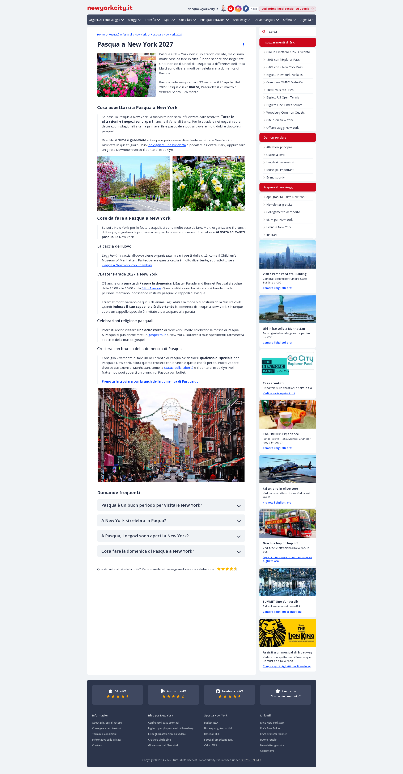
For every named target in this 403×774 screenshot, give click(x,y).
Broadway (240, 20)
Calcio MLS (210, 745)
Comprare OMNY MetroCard (285, 82)
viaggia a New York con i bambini (127, 265)
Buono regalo (268, 739)
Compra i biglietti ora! (277, 288)
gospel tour (157, 335)
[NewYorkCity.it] (110, 8)
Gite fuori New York (279, 120)
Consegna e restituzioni (106, 728)
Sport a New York (215, 715)
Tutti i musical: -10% (280, 90)
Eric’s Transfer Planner (273, 734)
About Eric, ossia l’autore (107, 722)
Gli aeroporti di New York (163, 745)
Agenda (306, 20)
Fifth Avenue (151, 288)
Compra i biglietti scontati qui (282, 612)
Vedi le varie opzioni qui (279, 393)
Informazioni (100, 715)
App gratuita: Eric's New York (285, 197)
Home (101, 34)
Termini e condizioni (104, 734)
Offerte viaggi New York (282, 128)
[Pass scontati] (287, 363)
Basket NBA (211, 722)
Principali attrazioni (212, 20)
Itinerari (271, 235)
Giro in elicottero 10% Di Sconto (288, 52)
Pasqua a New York (166, 34)
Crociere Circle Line (159, 739)
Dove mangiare (265, 20)
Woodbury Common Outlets (285, 112)
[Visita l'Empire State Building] (287, 254)
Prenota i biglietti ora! (277, 502)
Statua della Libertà (178, 367)
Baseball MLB (212, 734)
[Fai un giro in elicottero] (287, 469)
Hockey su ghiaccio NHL (218, 728)
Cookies (97, 745)
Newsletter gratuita (279, 204)
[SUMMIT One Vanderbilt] (287, 582)
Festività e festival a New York (128, 34)
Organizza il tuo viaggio (104, 20)
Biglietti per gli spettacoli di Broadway (171, 728)
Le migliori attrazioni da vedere (167, 734)
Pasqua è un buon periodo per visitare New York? (151, 505)
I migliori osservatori (280, 162)
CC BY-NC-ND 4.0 (251, 760)
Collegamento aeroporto (283, 212)
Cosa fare (185, 20)
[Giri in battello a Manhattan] (287, 309)
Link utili (266, 715)
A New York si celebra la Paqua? (133, 520)
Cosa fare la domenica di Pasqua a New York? (147, 551)
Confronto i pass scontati (163, 722)
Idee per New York (160, 715)
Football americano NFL (218, 739)
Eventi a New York (278, 227)
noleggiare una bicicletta (167, 145)
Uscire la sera (275, 155)
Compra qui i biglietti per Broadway (287, 666)
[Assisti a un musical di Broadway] (287, 633)
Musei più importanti (280, 170)
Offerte (288, 20)
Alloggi (132, 20)
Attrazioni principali (279, 147)
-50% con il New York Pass (284, 67)
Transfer (150, 20)
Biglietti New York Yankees (284, 75)
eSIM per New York (279, 220)
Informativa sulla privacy (106, 739)
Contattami (267, 751)
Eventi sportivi (275, 177)
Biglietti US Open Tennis (282, 97)
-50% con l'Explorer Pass (283, 60)
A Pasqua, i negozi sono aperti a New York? (145, 536)
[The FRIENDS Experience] (287, 414)
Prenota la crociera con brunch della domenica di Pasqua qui (151, 381)
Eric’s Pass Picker (270, 728)
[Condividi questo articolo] (241, 45)
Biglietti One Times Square (284, 105)
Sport (167, 20)
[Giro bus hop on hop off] (287, 523)
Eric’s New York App (272, 722)
